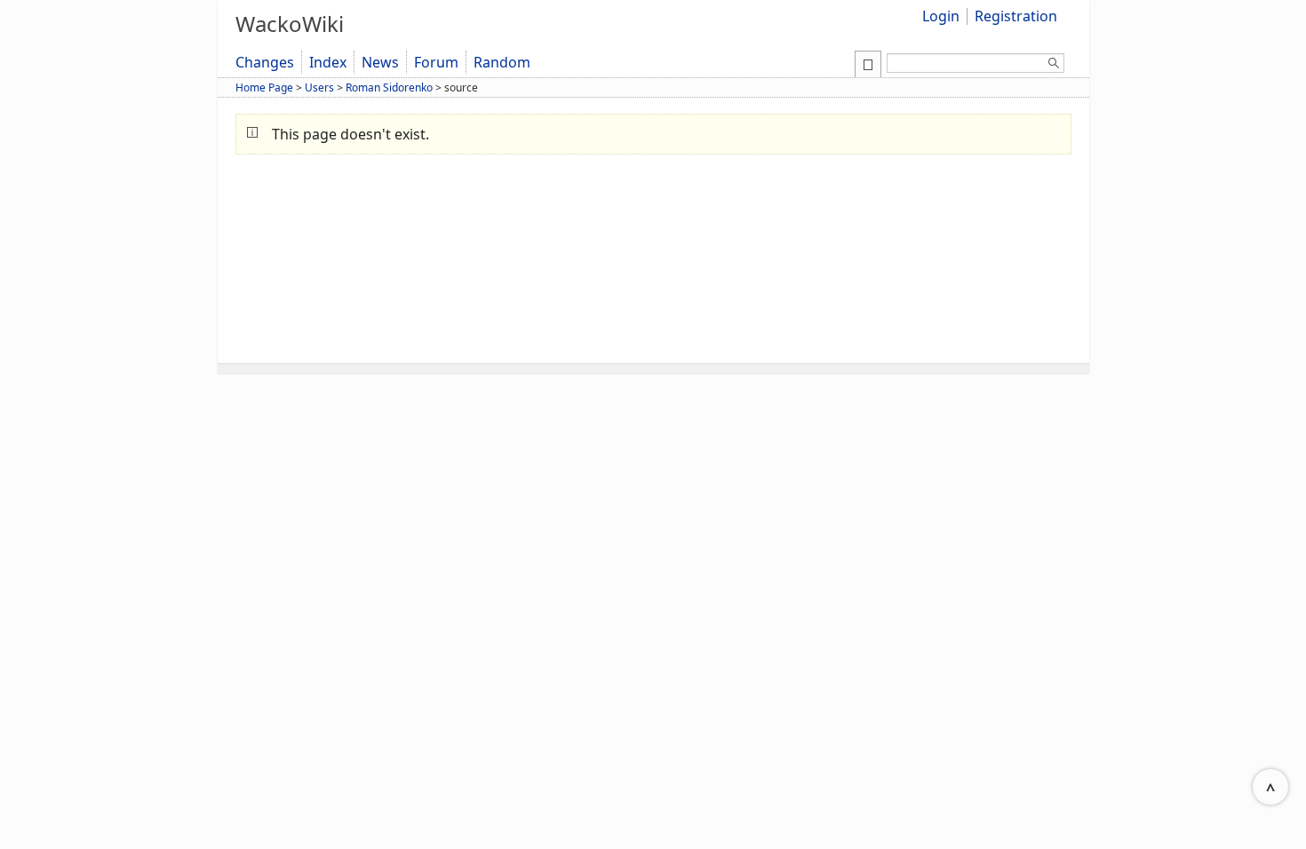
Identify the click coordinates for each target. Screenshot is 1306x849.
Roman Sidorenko (389, 87)
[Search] (1053, 65)
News (380, 62)
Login (941, 16)
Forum (436, 62)
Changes (264, 62)
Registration (1016, 16)
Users (319, 87)
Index (327, 62)
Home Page (264, 87)
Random (502, 62)
